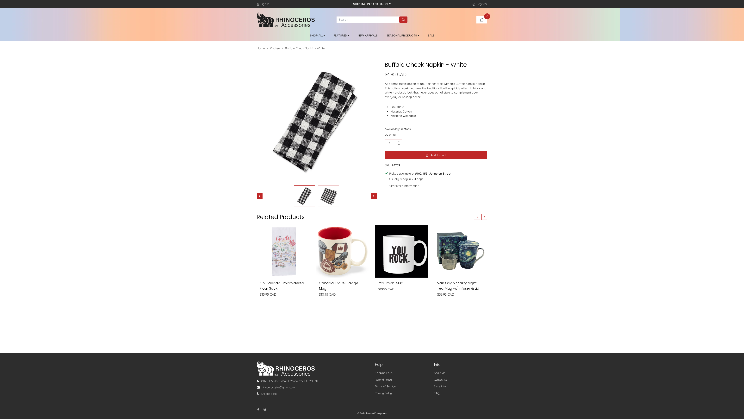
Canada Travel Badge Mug (338, 286)
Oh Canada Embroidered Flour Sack (282, 286)
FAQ (436, 393)
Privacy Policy (383, 393)
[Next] (374, 196)
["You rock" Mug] (401, 251)
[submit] (403, 19)
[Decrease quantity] (399, 144)
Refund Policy (383, 379)
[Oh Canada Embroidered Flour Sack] (283, 251)
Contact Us (440, 379)
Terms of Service (385, 386)
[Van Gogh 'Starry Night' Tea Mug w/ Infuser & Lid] (460, 251)
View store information (404, 186)
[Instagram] (265, 409)
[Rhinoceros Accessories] (286, 19)
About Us (439, 373)
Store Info (440, 386)
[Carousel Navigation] (480, 217)
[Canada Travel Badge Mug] (342, 251)
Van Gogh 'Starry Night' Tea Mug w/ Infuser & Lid (458, 286)
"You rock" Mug (390, 283)
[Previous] (260, 196)
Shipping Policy (384, 373)
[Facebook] (258, 409)
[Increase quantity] (399, 142)
